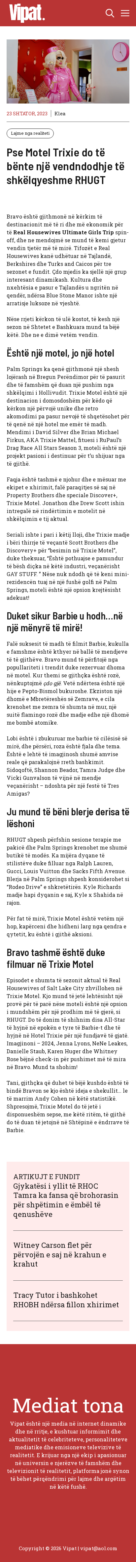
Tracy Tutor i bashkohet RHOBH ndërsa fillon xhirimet (66, 1299)
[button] (110, 13)
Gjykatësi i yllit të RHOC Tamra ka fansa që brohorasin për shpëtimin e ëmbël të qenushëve (66, 1200)
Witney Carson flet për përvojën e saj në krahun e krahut (59, 1254)
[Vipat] (25, 13)
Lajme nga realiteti (30, 133)
